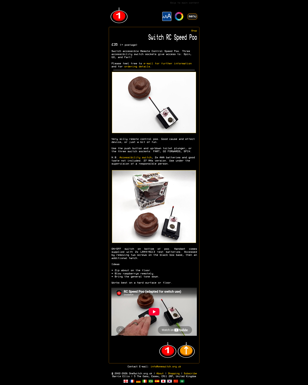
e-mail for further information (167, 64)
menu (192, 16)
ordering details (137, 67)
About (159, 373)
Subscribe (190, 373)
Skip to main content (184, 3)
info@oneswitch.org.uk (165, 367)
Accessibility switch (135, 158)
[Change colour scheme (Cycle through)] (179, 16)
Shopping (173, 373)
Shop (194, 31)
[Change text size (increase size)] (167, 16)
